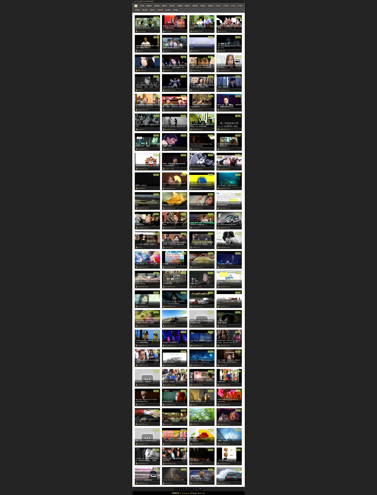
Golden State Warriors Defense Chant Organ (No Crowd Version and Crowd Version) (200, 184)
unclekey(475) (169, 110)
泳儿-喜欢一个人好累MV (143, 28)
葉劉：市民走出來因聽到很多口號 (146, 440)
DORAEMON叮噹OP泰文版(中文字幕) (147, 165)
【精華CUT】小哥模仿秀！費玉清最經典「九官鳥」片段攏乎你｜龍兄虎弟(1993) (174, 106)
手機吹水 (202, 6)
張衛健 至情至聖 (168, 401)
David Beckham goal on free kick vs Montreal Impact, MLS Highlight (200, 479)
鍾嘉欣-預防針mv (141, 303)
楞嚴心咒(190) (141, 70)
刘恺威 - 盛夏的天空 (223, 87)
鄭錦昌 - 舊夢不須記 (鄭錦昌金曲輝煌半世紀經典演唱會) (174, 164)
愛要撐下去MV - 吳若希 (143, 146)
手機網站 (180, 6)
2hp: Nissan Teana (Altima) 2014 (226, 224)
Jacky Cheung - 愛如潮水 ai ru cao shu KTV (201, 341)
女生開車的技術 (167, 283)
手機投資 (210, 6)
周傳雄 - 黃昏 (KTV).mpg (197, 401)
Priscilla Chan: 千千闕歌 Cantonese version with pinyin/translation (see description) (200, 361)
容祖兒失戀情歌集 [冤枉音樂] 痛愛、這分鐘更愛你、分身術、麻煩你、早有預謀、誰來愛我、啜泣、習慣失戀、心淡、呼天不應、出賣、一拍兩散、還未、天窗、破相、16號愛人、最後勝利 (147, 86)
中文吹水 (218, 6)
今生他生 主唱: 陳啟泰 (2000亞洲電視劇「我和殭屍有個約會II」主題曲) (147, 459)
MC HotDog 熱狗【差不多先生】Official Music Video (229, 46)
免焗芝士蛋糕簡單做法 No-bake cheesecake (199, 263)
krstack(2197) (196, 90)
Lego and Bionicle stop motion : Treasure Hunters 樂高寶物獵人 (147, 341)
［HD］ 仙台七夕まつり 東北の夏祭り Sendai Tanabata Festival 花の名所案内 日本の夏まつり (174, 440)
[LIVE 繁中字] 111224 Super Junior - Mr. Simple (175, 223)
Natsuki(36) (168, 444)
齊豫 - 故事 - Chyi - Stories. (198, 421)
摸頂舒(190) (195, 51)
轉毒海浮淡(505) (197, 188)
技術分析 (172, 6)
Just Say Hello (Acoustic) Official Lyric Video (201, 46)
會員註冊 (160, 10)
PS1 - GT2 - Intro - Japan (197, 303)
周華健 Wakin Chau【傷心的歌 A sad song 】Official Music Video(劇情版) (201, 66)
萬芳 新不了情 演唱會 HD (170, 342)
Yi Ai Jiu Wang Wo (141, 67)
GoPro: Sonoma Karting (169, 323)
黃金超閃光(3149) (197, 31)
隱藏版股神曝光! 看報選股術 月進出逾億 (147, 105)
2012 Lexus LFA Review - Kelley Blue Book (146, 204)
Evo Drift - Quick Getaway (197, 165)
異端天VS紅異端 (168, 87)
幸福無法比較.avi (168, 205)
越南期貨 (157, 6)
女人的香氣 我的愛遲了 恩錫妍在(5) (146, 244)
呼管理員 (175, 10)
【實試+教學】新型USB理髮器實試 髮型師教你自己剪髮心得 (201, 223)
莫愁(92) (194, 404)
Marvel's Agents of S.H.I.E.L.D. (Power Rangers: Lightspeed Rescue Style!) (228, 341)
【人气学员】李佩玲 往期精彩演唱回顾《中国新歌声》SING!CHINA (202, 86)
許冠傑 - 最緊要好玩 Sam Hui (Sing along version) (227, 400)
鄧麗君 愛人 (193, 283)
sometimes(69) (169, 424)
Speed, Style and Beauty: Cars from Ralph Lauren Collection (147, 282)
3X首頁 (142, 6)
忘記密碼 (168, 10)
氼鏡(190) (140, 51)
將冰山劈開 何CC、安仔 (224, 264)
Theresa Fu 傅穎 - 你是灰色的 (199, 205)
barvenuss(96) (141, 31)
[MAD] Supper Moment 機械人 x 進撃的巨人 (229, 302)
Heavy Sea (220, 480)
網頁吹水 (187, 6)
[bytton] (136, 6)
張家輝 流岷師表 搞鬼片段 (171, 47)
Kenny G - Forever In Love (225, 244)
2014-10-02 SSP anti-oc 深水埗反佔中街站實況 (147, 361)
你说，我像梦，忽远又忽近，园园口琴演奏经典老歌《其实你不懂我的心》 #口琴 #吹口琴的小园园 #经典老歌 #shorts (229, 361)
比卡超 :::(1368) (169, 169)
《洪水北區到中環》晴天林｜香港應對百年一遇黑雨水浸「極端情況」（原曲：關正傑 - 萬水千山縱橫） (201, 243)
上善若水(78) (196, 247)
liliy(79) (139, 247)
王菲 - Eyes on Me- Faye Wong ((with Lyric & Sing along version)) (173, 302)
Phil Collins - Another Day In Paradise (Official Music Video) (146, 400)
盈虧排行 (164, 6)
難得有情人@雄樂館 (169, 381)
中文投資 (225, 6)
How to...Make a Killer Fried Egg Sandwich (145, 420)
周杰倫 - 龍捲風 (222, 323)
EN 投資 (240, 6)
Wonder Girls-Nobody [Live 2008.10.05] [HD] (174, 184)
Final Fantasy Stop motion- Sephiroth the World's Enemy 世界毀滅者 (201, 125)
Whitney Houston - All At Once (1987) (173, 480)
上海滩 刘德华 (167, 146)
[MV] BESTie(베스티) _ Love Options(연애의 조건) (229, 66)
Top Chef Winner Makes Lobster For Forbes (200, 380)
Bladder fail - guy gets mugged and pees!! (174, 126)
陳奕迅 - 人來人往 (141, 185)
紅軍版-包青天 (140, 224)
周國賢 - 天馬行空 (222, 440)
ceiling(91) (222, 267)
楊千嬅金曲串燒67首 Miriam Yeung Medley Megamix (227, 145)
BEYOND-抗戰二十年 (223, 421)
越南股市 (149, 6)
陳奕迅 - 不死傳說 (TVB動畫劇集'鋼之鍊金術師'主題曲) (201, 322)
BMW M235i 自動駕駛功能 (144, 480)
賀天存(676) (141, 129)
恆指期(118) (168, 149)
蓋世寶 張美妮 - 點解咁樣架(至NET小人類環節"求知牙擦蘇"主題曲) (147, 322)
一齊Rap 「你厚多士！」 (224, 460)
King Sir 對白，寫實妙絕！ (144, 381)
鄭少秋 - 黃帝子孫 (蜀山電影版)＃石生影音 (147, 125)
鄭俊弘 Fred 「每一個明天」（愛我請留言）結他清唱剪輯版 (229, 105)
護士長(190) (168, 31)
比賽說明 (137, 10)
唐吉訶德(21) (141, 188)
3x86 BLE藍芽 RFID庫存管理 (143, 1)
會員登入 (152, 10)
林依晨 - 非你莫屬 (168, 362)
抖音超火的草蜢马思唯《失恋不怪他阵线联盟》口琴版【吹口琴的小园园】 (174, 243)
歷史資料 (145, 10)
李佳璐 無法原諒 (222, 165)
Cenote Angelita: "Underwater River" (227, 185)
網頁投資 (195, 6)
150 (199, 489)
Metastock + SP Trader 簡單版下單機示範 (228, 282)
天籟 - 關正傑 (194, 460)
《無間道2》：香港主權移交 (171, 421)
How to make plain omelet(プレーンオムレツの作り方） (202, 439)
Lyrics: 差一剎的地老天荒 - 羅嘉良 (227, 126)
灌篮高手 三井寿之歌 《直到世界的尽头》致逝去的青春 (174, 27)
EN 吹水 (233, 6)
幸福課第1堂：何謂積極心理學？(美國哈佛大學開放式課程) (147, 46)
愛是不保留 (220, 381)
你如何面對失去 (195, 106)
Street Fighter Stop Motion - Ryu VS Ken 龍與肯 (201, 27)
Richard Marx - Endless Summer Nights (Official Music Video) (201, 145)
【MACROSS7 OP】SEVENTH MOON (148, 264)
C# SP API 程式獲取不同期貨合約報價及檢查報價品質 (228, 204)
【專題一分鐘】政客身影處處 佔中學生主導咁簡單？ (175, 459)
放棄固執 (165, 264)
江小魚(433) (222, 326)
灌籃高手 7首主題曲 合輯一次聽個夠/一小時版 (229, 27)
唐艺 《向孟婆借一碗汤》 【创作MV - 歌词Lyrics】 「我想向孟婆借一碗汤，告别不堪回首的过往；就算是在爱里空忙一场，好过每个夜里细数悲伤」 (174, 66)
